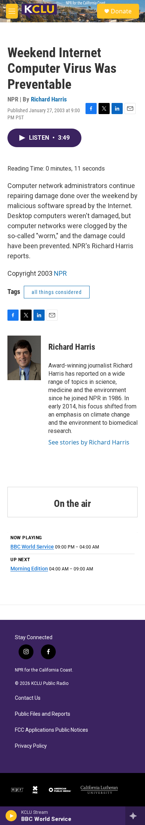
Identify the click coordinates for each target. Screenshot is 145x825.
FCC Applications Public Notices (51, 730)
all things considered (57, 292)
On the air (72, 503)
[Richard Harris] (24, 358)
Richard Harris (49, 99)
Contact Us (28, 698)
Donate (121, 11)
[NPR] (17, 789)
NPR (60, 273)
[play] (11, 815)
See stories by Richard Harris (88, 442)
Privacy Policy (31, 746)
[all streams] (135, 815)
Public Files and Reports (42, 714)
